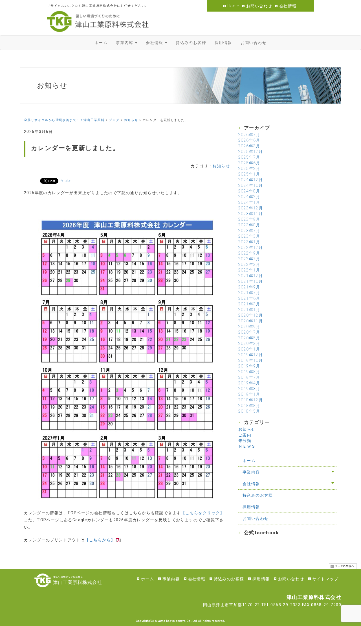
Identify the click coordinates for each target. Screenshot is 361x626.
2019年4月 (249, 383)
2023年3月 (249, 236)
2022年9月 (249, 253)
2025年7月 (249, 157)
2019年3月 (249, 388)
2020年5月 (249, 338)
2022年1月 (249, 270)
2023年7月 (249, 230)
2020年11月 (250, 321)
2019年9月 (249, 366)
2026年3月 (249, 146)
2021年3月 (249, 304)
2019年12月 (250, 355)
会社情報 (288, 6)
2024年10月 (250, 185)
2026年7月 (249, 134)
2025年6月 (249, 163)
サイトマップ (325, 579)
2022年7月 (249, 259)
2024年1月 (249, 202)
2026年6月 (249, 140)
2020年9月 (249, 326)
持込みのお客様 (258, 495)
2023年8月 (249, 225)
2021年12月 (250, 275)
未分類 (244, 440)
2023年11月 (250, 213)
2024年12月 (250, 180)
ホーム (249, 460)
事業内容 (251, 472)
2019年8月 (249, 371)
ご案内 (244, 435)
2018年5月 (249, 411)
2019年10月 (250, 360)
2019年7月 (249, 377)
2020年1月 (249, 349)
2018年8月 (249, 405)
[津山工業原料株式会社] (98, 21)
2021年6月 (249, 298)
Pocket (66, 180)
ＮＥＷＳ (247, 446)
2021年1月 (249, 309)
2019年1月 (249, 394)
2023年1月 (249, 242)
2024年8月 (249, 191)
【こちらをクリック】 (202, 513)
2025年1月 (249, 174)
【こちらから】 (100, 540)
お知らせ (221, 166)
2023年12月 (250, 208)
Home (233, 6)
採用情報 (251, 507)
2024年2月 (249, 196)
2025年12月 (250, 151)
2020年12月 (250, 315)
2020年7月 (249, 332)
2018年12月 (250, 400)
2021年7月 (249, 292)
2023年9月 (249, 219)
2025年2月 (249, 168)
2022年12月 (250, 247)
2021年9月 (249, 287)
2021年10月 (250, 281)
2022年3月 (249, 264)
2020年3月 (249, 343)
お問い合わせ (259, 6)
